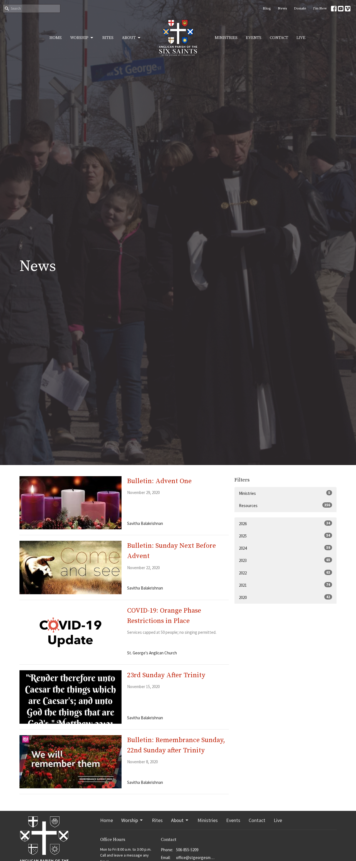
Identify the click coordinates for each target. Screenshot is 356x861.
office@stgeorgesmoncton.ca (196, 857)
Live (300, 37)
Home (56, 37)
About (129, 37)
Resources (284, 505)
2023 (284, 560)
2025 (284, 536)
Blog (267, 8)
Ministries (226, 37)
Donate (300, 8)
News (282, 8)
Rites (107, 37)
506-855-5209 (187, 849)
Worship (79, 37)
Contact (279, 37)
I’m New (320, 8)
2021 (284, 585)
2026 (284, 523)
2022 (284, 573)
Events (253, 37)
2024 (284, 548)
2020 (284, 597)
